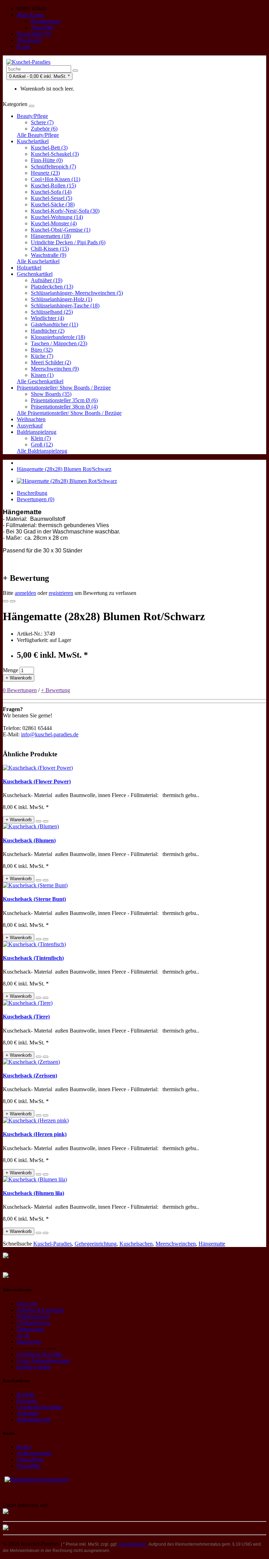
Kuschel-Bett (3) (49, 148)
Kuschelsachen (136, 1244)
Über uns (27, 1304)
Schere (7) (42, 122)
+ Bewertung (55, 690)
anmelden (25, 593)
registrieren (61, 593)
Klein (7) (41, 438)
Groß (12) (42, 444)
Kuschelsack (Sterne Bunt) (34, 899)
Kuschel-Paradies (52, 1244)
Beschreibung (32, 493)
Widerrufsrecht (33, 1316)
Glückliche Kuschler (39, 1354)
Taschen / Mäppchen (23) (59, 343)
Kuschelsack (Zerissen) (30, 1076)
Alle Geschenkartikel (40, 381)
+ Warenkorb (19, 678)
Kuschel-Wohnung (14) (57, 217)
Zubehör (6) (44, 129)
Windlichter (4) (47, 318)
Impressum (29, 1342)
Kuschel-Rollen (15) (53, 185)
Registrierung (46, 21)
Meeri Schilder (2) (51, 362)
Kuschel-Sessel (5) (51, 198)
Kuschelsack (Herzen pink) (35, 1134)
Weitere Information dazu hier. (45, 1482)
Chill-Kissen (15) (50, 249)
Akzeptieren (114, 1547)
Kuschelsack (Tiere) (26, 1017)
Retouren (27, 1401)
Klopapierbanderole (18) (58, 337)
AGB (23, 1335)
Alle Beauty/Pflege (38, 135)
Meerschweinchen (176, 1244)
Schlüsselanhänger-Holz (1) (61, 299)
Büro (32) (42, 350)
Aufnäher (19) (46, 280)
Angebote (28, 1413)
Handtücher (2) (47, 331)
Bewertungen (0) (35, 499)
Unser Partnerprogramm (43, 1361)
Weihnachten (31, 419)
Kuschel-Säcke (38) (53, 204)
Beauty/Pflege (32, 116)
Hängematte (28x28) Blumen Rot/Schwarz (64, 469)
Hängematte (212, 1244)
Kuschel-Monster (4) (54, 223)
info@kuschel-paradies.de (49, 734)
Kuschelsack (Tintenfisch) (33, 958)
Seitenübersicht (33, 1419)
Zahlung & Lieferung (40, 1310)
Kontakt (26, 1394)
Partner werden (33, 1367)
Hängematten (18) (51, 236)
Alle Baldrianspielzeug (42, 451)
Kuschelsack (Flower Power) (37, 781)
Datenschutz (30, 1329)
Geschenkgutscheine (39, 1407)
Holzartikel (29, 268)
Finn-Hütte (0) (47, 160)
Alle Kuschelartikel (38, 261)
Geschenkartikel (35, 274)
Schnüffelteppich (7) (53, 167)
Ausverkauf (30, 426)
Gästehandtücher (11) (54, 324)
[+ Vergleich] (12, 601)
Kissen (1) (42, 375)
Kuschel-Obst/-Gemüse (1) (60, 230)
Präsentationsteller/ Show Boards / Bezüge (64, 388)
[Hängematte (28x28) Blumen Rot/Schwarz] (67, 481)
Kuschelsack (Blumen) (29, 840)
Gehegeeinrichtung (96, 1244)
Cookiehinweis (33, 1323)
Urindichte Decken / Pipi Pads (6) (68, 242)
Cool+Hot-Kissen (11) (55, 179)
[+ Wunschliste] (5, 601)
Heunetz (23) (45, 173)
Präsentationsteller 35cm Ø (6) (64, 400)
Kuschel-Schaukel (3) (55, 154)
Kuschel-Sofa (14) (51, 192)
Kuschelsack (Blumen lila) (33, 1193)
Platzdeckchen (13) (52, 287)
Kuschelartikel (33, 141)
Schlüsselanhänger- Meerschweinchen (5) (77, 293)
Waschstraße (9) (48, 255)
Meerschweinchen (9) (55, 369)
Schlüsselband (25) (52, 312)
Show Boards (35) (51, 394)
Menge (10, 670)
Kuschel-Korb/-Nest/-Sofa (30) (65, 211)
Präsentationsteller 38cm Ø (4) (64, 407)
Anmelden (42, 28)
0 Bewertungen (20, 690)
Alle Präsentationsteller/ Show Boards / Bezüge (69, 413)
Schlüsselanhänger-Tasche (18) (65, 306)
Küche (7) (42, 356)
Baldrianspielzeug (36, 432)
